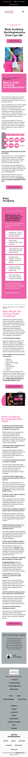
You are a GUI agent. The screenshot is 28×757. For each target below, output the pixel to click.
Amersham (5, 740)
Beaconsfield (22, 740)
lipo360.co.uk (19, 752)
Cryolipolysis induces (8, 562)
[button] (23, 11)
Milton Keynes (14, 749)
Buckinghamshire (14, 736)
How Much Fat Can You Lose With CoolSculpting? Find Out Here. (14, 179)
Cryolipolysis (6, 489)
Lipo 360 (16, 547)
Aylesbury (13, 740)
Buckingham (9, 745)
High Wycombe (18, 745)
